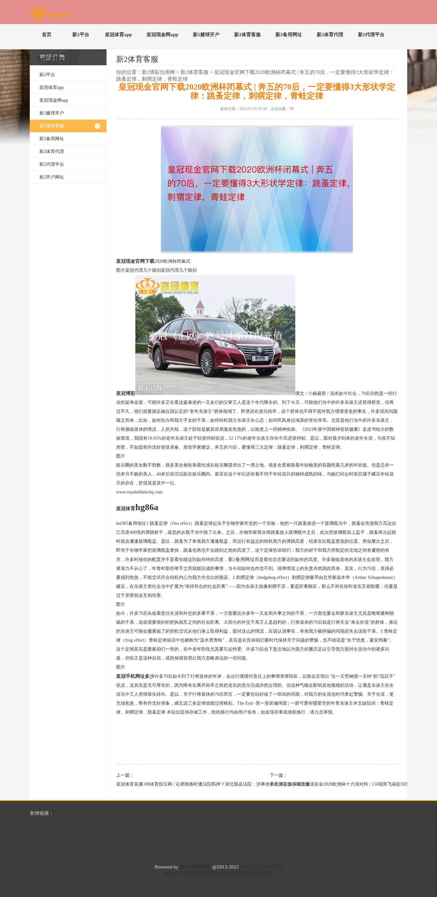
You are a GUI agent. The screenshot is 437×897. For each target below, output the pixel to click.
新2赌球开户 (206, 34)
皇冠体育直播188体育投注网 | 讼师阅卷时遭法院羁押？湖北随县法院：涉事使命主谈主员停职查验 (177, 784)
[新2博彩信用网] (50, 14)
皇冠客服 (246, 873)
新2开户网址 (50, 58)
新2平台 (80, 34)
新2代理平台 (371, 34)
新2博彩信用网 (158, 72)
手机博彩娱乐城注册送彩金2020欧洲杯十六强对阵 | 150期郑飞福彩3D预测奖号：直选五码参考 (330, 784)
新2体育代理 (330, 34)
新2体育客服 (247, 34)
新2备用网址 (288, 34)
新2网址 (264, 873)
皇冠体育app (118, 34)
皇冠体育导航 (178, 873)
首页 (47, 34)
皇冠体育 (202, 873)
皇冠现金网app (162, 34)
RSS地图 (249, 866)
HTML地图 (270, 866)
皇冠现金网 (224, 873)
